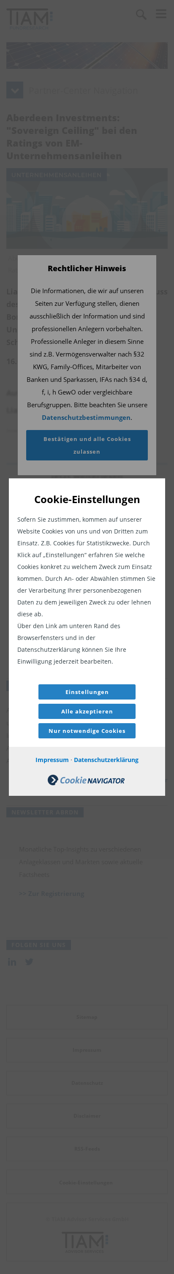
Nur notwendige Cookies (87, 731)
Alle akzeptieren (87, 711)
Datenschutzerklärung (106, 760)
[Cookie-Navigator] (86, 783)
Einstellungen (87, 692)
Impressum (52, 760)
